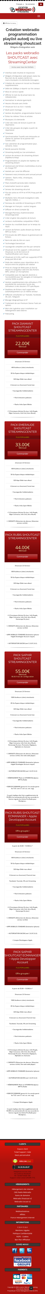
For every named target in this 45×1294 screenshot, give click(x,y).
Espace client (22, 1149)
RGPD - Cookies (22, 1236)
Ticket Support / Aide (22, 1152)
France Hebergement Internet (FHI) (27, 1291)
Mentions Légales (22, 1230)
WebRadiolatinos (22, 1211)
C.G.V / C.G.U (22, 1227)
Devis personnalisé (22, 1155)
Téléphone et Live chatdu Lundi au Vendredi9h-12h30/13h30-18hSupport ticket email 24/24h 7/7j (22, 1175)
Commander (22, 352)
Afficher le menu (10, 23)
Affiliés (22, 1214)
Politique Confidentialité (22, 1233)
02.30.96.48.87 (24, 1167)
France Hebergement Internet (22, 1217)
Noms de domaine (22, 1195)
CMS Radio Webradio (22, 1192)
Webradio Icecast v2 (23, 1201)
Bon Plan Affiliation (22, 1240)
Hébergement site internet (22, 1189)
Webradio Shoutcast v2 (22, 1198)
